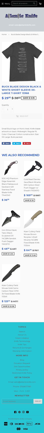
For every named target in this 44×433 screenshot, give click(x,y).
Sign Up (38, 401)
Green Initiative (22, 338)
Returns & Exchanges (22, 348)
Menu (7, 4)
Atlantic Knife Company (23, 419)
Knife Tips (22, 344)
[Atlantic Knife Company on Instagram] (23, 412)
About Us (22, 335)
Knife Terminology (22, 341)
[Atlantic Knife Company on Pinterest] (19, 412)
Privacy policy (22, 370)
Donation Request (22, 363)
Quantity (5, 105)
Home (4, 34)
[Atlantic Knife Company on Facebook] (15, 412)
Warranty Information (22, 351)
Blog (22, 360)
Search (22, 331)
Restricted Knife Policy (22, 373)
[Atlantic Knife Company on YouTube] (27, 412)
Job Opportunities (22, 366)
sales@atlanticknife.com (25, 382)
